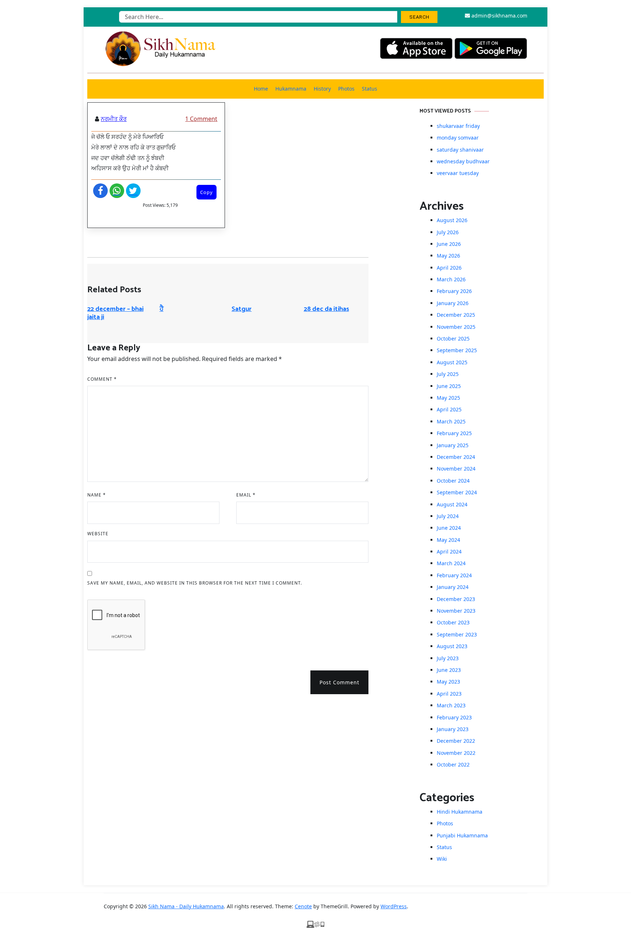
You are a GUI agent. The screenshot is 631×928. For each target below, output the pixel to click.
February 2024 (454, 575)
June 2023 (449, 669)
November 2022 (456, 752)
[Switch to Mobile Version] (315, 924)
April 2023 (449, 693)
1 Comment (201, 119)
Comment (102, 379)
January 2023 (453, 729)
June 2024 (449, 527)
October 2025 (453, 338)
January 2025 (453, 445)
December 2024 (456, 456)
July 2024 (448, 516)
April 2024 (449, 551)
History (322, 88)
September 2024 (457, 492)
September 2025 (457, 350)
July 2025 (448, 373)
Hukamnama (290, 88)
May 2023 (448, 681)
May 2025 (448, 397)
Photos (346, 88)
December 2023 (456, 599)
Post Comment (339, 682)
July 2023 (448, 658)
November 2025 (456, 326)
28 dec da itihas (326, 309)
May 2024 (448, 539)
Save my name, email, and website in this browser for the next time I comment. (194, 583)
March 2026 (451, 279)
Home (261, 88)
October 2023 (453, 622)
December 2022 (456, 740)
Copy (206, 192)
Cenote (303, 906)
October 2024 (453, 480)
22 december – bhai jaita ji (115, 313)
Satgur (242, 309)
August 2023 (452, 646)
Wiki (442, 858)
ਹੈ (162, 309)
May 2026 (448, 255)
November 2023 (456, 610)
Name (96, 495)
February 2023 (454, 717)
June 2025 (449, 386)
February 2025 (454, 433)
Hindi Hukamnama (459, 811)
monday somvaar (458, 137)
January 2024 (453, 586)
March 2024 (451, 563)
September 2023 (457, 634)
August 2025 (452, 362)
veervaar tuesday (458, 173)
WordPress (393, 906)
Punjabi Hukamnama (462, 835)
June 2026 (449, 243)
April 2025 (449, 409)
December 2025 (456, 314)
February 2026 (454, 291)
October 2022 (453, 764)
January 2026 (453, 303)
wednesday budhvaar (463, 161)
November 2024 (456, 468)
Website (97, 533)
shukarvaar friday (458, 125)
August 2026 (452, 220)
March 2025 (451, 421)
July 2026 (448, 232)
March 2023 (451, 705)
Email (246, 495)
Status (369, 88)
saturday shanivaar (460, 149)
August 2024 (452, 504)
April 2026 (449, 267)
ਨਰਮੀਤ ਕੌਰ (114, 119)
